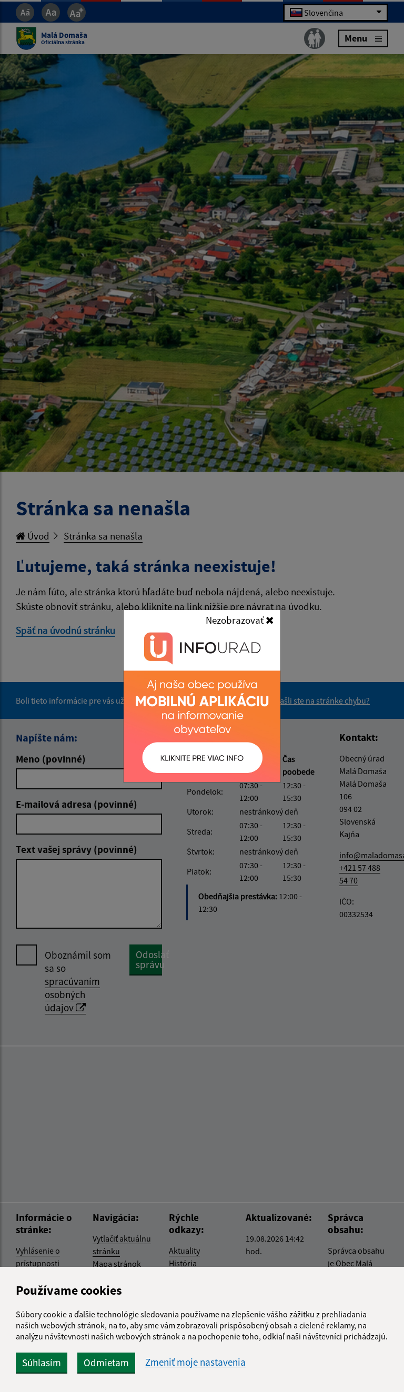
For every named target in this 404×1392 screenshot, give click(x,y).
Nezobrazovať (236, 620)
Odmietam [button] (106, 1362)
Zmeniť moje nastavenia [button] (195, 1362)
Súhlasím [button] (41, 1362)
